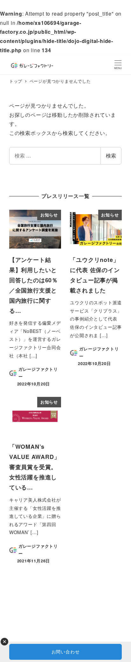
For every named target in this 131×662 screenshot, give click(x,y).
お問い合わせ (66, 651)
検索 (111, 155)
